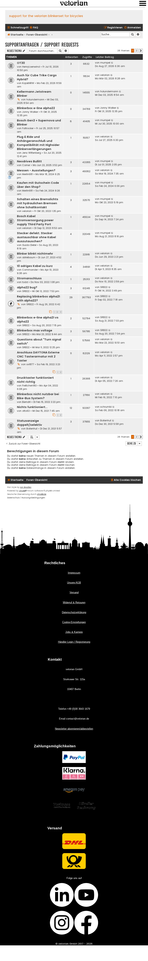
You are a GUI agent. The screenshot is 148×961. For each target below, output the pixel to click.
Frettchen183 (29, 385)
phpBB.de (41, 494)
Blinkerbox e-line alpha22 (36, 108)
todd (25, 282)
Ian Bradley (25, 487)
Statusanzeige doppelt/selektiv (29, 423)
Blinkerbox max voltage (34, 330)
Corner (26, 165)
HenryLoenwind (31, 66)
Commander (30, 269)
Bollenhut (31, 428)
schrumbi (106, 406)
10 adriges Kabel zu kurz (35, 266)
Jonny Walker (30, 111)
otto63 (26, 410)
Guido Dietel (29, 245)
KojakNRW (28, 83)
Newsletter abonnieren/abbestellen (74, 728)
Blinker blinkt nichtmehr (35, 254)
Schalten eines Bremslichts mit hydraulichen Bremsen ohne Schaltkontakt (37, 203)
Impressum (74, 572)
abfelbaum (28, 257)
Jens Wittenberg (31, 152)
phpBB (22, 490)
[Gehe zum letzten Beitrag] (112, 62)
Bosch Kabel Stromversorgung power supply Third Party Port (35, 220)
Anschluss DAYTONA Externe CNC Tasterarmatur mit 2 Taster (38, 356)
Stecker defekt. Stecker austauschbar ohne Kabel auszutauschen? (36, 237)
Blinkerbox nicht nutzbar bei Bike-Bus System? (38, 396)
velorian (105, 75)
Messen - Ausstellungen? (36, 170)
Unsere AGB (74, 582)
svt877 (30, 364)
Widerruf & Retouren (74, 602)
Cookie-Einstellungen (74, 622)
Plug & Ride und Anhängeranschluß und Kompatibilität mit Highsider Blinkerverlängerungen (38, 143)
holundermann (35, 99)
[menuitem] (33, 27)
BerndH (26, 402)
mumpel (105, 62)
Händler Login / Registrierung (74, 641)
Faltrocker (28, 128)
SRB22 (25, 291)
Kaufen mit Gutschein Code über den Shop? (38, 185)
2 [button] (136, 50)
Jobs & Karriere (74, 632)
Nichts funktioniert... (32, 407)
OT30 (21, 63)
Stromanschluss (29, 278)
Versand (74, 592)
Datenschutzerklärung (74, 612)
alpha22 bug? (27, 287)
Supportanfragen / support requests (41, 45)
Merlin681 (27, 174)
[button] (141, 51)
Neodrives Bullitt (29, 161)
